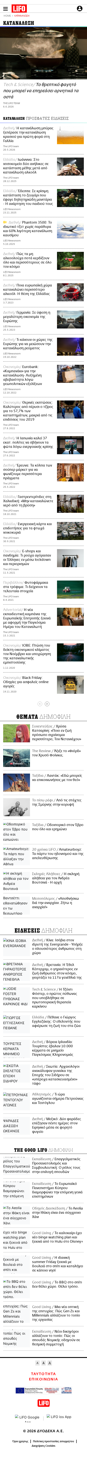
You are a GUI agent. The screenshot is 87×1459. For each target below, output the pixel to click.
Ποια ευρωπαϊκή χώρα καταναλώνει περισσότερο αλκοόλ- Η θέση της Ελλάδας (27, 289)
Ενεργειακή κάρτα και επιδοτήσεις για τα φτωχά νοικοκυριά (27, 528)
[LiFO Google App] (27, 1418)
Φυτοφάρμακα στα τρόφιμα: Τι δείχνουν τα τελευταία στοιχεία (25, 587)
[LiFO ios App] (59, 1418)
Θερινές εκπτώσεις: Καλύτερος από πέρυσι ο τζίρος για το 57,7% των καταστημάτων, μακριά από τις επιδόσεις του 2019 (28, 411)
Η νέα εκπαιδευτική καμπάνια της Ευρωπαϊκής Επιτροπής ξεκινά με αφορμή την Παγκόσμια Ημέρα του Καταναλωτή (27, 618)
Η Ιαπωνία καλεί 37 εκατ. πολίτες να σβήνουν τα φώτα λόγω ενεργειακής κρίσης (28, 442)
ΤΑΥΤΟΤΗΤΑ (43, 1374)
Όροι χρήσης (20, 1441)
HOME (7, 16)
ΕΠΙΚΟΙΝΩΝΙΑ (43, 1379)
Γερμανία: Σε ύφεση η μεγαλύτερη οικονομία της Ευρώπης (26, 317)
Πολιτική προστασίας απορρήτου (53, 1441)
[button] (5, 9)
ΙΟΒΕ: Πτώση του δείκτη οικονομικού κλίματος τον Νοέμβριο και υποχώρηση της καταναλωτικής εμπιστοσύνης (27, 654)
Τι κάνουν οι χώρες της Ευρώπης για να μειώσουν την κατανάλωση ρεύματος (28, 344)
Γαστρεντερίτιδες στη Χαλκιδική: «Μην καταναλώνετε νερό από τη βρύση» (28, 501)
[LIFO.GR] (19, 9)
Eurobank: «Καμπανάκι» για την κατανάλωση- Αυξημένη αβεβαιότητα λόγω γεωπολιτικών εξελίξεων (22, 375)
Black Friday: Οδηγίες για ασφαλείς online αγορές (26, 682)
